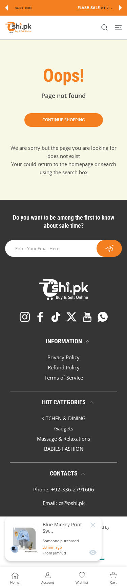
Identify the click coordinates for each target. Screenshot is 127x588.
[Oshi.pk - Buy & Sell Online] (18, 27)
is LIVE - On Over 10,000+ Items (81, 8)
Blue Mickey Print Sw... (62, 528)
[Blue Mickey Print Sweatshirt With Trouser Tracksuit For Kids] (24, 538)
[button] (6, 8)
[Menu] (118, 27)
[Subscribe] (109, 248)
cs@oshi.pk (72, 503)
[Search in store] (104, 27)
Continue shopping (63, 120)
